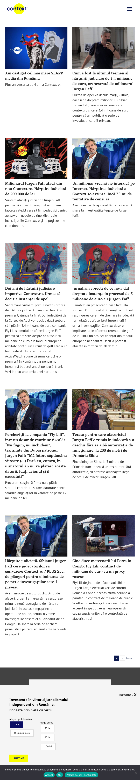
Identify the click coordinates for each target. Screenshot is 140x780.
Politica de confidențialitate (81, 775)
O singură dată (22, 732)
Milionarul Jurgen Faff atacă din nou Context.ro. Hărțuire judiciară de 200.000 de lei (35, 188)
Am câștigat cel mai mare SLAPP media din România (34, 76)
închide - (128, 694)
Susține (19, 758)
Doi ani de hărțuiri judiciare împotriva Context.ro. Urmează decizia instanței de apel (32, 293)
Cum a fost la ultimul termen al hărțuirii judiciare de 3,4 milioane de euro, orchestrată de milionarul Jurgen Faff (103, 81)
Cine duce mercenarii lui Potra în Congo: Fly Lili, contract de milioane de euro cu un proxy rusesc (101, 568)
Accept (49, 775)
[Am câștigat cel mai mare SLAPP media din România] (36, 48)
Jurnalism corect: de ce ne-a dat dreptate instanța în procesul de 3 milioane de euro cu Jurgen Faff (102, 293)
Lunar (17, 724)
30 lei (48, 728)
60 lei (48, 737)
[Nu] (135, 772)
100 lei (48, 746)
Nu (59, 775)
